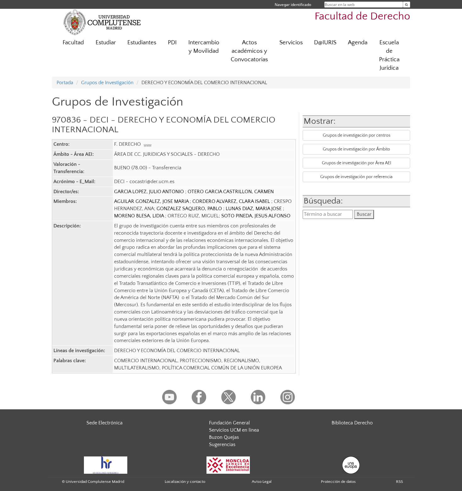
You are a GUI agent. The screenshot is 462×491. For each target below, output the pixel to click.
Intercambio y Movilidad (203, 46)
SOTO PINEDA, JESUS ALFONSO (255, 216)
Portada (65, 82)
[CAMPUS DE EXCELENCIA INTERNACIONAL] (228, 464)
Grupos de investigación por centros (356, 135)
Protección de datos (338, 481)
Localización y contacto (185, 481)
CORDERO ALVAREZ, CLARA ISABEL (231, 201)
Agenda (357, 42)
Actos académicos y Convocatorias (249, 51)
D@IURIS (325, 42)
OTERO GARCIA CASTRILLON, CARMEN (231, 191)
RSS (399, 481)
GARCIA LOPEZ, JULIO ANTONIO (149, 191)
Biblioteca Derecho (352, 423)
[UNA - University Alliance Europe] (351, 464)
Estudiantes (141, 42)
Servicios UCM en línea (234, 430)
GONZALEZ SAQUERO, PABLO (190, 208)
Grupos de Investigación (107, 82)
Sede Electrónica (104, 423)
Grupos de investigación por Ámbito (356, 149)
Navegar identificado (293, 4)
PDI (172, 42)
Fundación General (229, 423)
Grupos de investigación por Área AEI (356, 163)
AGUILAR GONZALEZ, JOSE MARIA (152, 201)
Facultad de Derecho (362, 16)
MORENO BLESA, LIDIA (139, 216)
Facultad (73, 42)
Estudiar (106, 42)
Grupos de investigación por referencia (356, 176)
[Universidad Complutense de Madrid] (102, 22)
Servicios (291, 42)
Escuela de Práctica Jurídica (389, 55)
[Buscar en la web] (406, 5)
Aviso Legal (262, 481)
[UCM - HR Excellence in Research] (105, 464)
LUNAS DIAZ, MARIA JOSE (254, 208)
